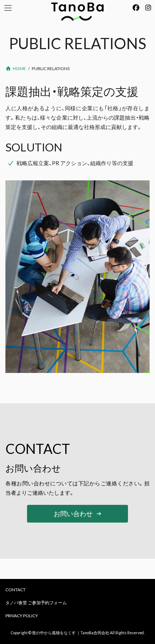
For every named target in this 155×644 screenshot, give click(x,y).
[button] (77, 514)
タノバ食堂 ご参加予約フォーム (36, 602)
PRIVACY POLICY (21, 615)
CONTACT (15, 589)
